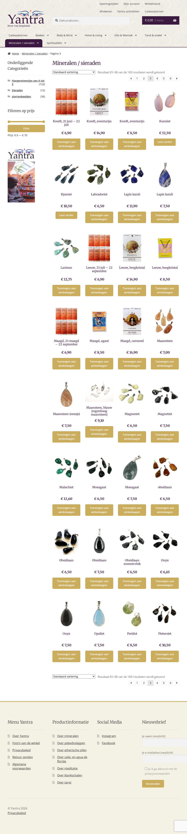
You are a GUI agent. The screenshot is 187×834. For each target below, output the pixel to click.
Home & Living (93, 35)
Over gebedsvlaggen (71, 743)
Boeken (40, 35)
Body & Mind (64, 35)
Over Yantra (20, 736)
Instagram (109, 736)
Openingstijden (109, 3)
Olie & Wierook (124, 35)
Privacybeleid (21, 750)
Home (15, 53)
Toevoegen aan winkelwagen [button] (66, 144)
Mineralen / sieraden (22, 43)
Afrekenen (106, 11)
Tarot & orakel (153, 35)
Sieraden (17, 90)
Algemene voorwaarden (21, 766)
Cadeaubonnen (154, 11)
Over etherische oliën (72, 750)
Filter (26, 128)
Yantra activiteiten (128, 11)
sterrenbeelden (21, 96)
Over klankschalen (69, 775)
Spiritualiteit (54, 43)
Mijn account (132, 3)
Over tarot (64, 782)
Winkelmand (152, 3)
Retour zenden (22, 757)
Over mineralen (68, 736)
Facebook (108, 743)
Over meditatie (67, 768)
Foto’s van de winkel (26, 743)
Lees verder (165, 142)
